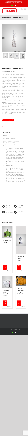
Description (4, 126)
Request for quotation (8, 120)
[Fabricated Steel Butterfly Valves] (7, 282)
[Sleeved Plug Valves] (7, 232)
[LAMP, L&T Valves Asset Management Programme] (21, 281)
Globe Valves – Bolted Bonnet (20, 258)
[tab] (14, 126)
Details (9, 270)
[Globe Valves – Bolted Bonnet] (21, 240)
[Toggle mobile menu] (25, 9)
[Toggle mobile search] (22, 9)
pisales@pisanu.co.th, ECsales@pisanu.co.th (14, 2)
